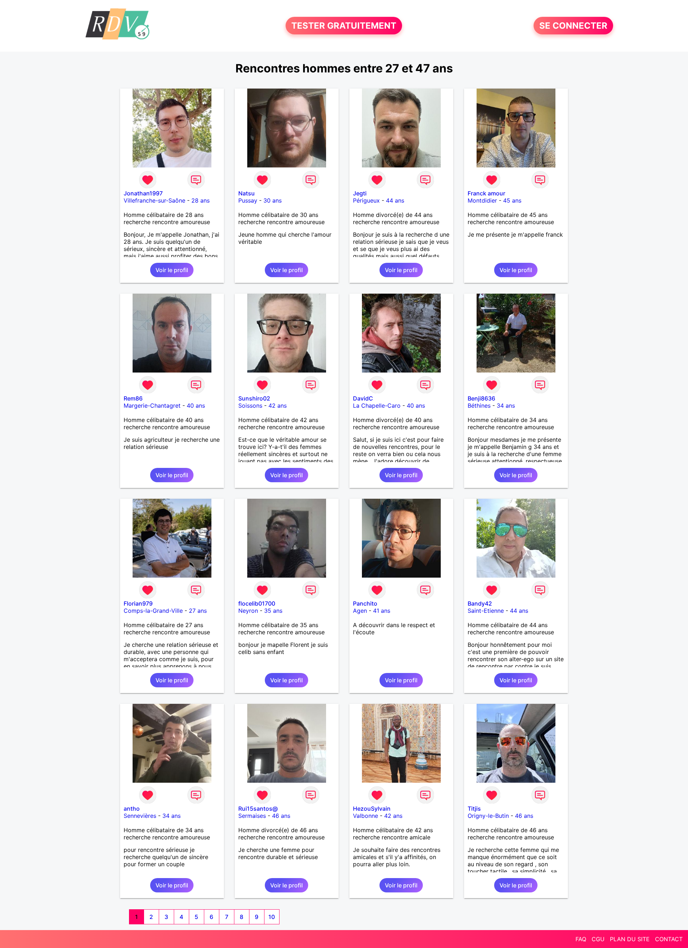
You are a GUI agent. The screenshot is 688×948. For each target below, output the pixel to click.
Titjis (474, 808)
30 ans (272, 200)
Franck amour (486, 193)
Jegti (360, 193)
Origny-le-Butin (488, 815)
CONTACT (669, 939)
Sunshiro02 (254, 398)
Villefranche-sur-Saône (154, 200)
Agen (360, 610)
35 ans (273, 610)
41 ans (381, 610)
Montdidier (482, 200)
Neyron (248, 610)
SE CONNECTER (573, 25)
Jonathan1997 (143, 193)
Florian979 (138, 603)
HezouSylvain (372, 808)
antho (132, 808)
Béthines (479, 405)
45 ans (512, 200)
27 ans (198, 610)
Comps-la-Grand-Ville (153, 610)
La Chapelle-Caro (377, 405)
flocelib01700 (256, 603)
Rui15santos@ (258, 808)
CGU (598, 939)
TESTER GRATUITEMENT (343, 25)
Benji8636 (481, 398)
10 (271, 916)
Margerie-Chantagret (152, 405)
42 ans (277, 405)
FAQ (580, 939)
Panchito (365, 603)
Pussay (247, 200)
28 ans (200, 200)
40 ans (196, 405)
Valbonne (365, 815)
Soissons (250, 405)
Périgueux (366, 200)
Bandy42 (480, 603)
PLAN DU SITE (630, 939)
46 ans (281, 815)
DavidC (363, 398)
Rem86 (133, 398)
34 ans (506, 405)
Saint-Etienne (486, 610)
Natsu (246, 193)
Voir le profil (172, 270)
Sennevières (140, 815)
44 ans (395, 200)
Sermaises (252, 815)
